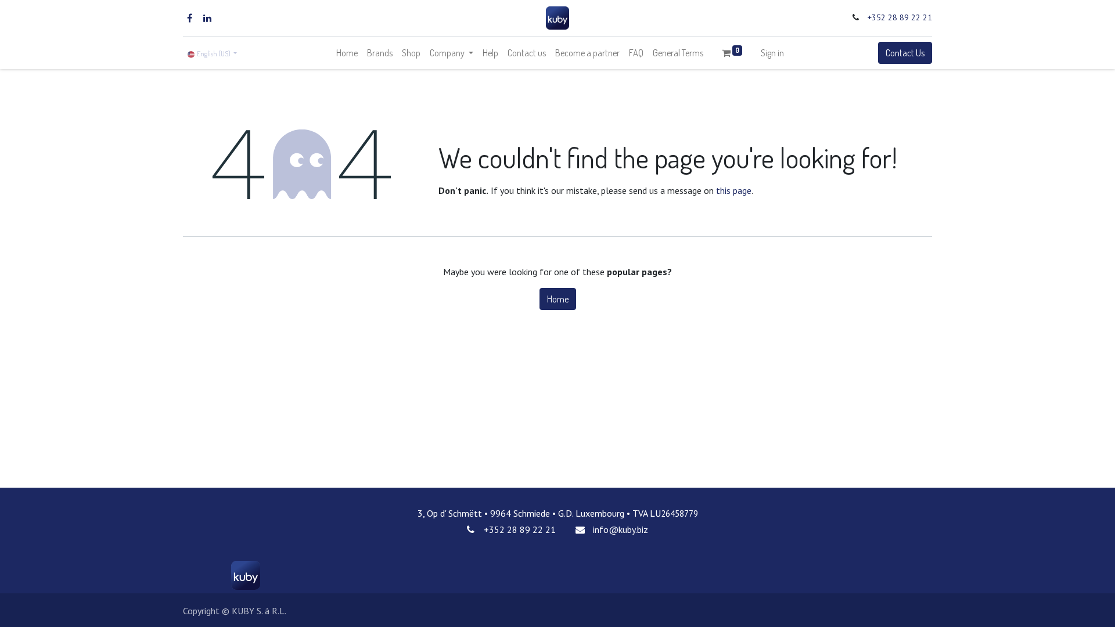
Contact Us (905, 53)
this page (733, 190)
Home (558, 299)
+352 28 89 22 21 (900, 17)
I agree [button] (915, 608)
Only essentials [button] (870, 608)
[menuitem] (347, 52)
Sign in (772, 53)
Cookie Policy (483, 608)
